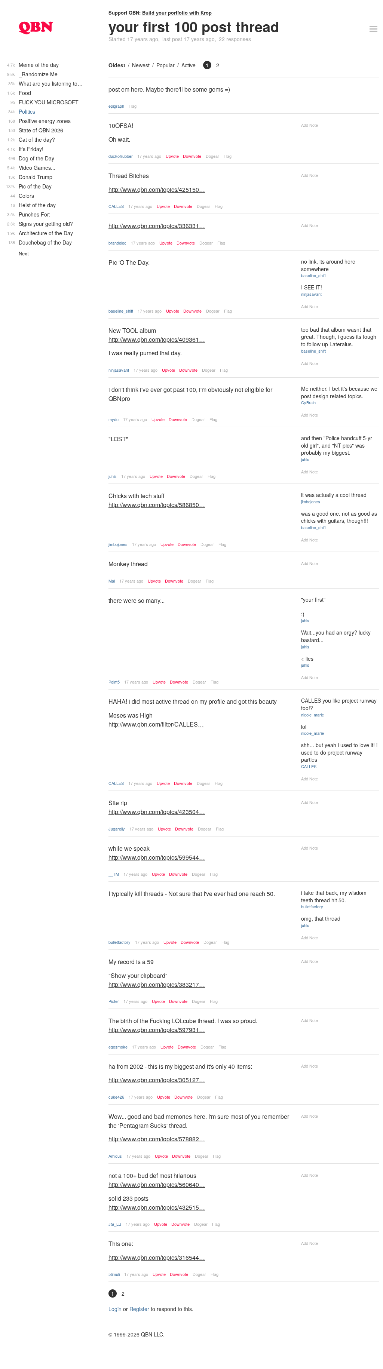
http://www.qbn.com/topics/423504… (156, 811)
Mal (111, 581)
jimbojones (118, 544)
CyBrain (308, 402)
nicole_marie (312, 715)
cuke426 (116, 1097)
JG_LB (114, 1224)
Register (139, 1309)
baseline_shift (120, 311)
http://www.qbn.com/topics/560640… (156, 1184)
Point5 (114, 682)
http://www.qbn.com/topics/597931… (156, 1029)
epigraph (116, 106)
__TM (113, 874)
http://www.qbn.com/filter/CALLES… (156, 724)
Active (188, 65)
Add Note (309, 125)
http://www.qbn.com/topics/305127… (156, 1079)
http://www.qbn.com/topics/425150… (156, 189)
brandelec (117, 243)
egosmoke (118, 1047)
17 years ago (149, 156)
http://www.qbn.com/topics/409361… (156, 339)
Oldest (116, 65)
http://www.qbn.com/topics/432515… (156, 1207)
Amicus (115, 1156)
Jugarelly (116, 829)
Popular (165, 65)
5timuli (114, 1274)
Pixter (113, 1001)
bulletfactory (119, 942)
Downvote (192, 156)
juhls (112, 476)
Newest (141, 65)
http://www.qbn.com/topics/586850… (156, 504)
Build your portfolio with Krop (177, 12)
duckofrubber (120, 156)
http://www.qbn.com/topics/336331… (156, 225)
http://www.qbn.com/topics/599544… (156, 857)
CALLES (116, 206)
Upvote (172, 156)
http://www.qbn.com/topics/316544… (156, 1257)
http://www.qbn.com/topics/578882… (156, 1139)
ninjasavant (311, 294)
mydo (113, 419)
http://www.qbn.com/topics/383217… (156, 984)
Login (115, 1309)
